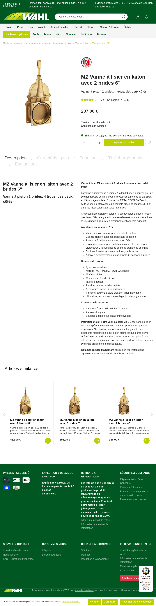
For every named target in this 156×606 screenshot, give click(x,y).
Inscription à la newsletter (94, 559)
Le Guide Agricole (51, 554)
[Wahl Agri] (26, 16)
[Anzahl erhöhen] (99, 142)
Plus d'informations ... (71, 602)
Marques (85, 554)
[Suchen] (123, 17)
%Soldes (86, 550)
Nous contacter (11, 554)
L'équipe (46, 550)
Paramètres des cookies (133, 499)
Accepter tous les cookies (137, 601)
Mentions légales (129, 566)
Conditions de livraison (93, 126)
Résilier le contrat (131, 578)
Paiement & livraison (131, 487)
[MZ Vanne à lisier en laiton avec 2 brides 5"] (75, 401)
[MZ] (86, 63)
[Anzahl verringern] (84, 142)
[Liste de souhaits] (146, 16)
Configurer (110, 601)
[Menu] (151, 567)
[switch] (146, 588)
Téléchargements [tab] (125, 157)
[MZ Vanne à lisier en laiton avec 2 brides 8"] (25, 401)
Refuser (94, 601)
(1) (95, 100)
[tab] (16, 157)
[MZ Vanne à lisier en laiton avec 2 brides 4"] (124, 401)
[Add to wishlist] (149, 142)
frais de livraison (84, 590)
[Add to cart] (48, 441)
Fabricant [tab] (88, 157)
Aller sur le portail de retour (95, 520)
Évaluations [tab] (26, 164)
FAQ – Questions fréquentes (18, 559)
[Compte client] (138, 16)
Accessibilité (127, 570)
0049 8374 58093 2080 (11, 5)
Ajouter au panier (124, 142)
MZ (102, 100)
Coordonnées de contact (16, 550)
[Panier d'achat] (152, 16)
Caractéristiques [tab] (53, 157)
